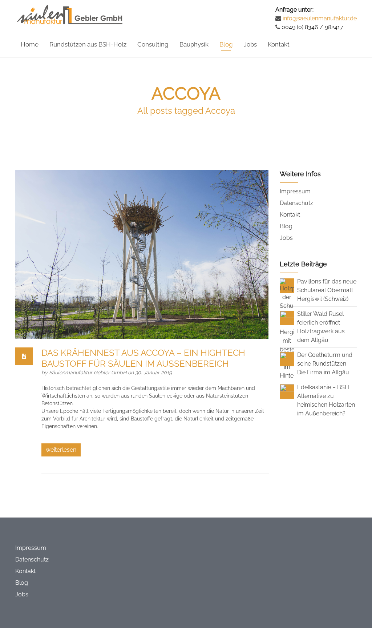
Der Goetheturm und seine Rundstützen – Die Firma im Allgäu (324, 363)
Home (30, 44)
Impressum (295, 191)
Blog (226, 44)
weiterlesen (61, 449)
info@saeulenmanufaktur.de (319, 18)
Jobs (250, 44)
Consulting (153, 44)
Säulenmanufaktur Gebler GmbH (88, 372)
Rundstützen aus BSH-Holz (87, 44)
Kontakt (279, 44)
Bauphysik (194, 44)
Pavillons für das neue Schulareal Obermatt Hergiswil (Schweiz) (326, 290)
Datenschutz (296, 203)
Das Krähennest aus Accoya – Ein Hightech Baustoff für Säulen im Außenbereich (143, 358)
